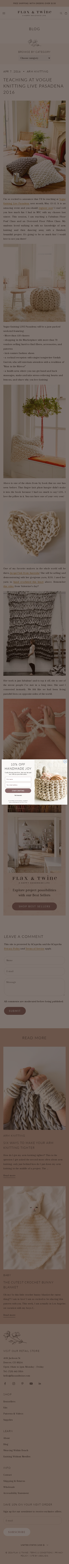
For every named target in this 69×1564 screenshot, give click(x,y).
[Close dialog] (65, 761)
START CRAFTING (18, 790)
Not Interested (18, 795)
